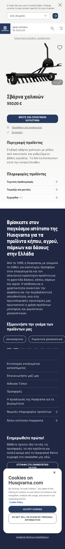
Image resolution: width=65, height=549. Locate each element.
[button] (60, 48)
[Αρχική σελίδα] (5, 28)
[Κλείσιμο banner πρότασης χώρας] (60, 5)
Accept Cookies (32, 509)
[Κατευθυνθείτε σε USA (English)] (55, 16)
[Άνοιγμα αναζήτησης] (52, 28)
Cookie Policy (16, 502)
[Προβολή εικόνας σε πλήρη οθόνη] (32, 64)
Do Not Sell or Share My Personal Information (32, 518)
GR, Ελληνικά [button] (18, 30)
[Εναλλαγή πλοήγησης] (61, 28)
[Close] (54, 472)
